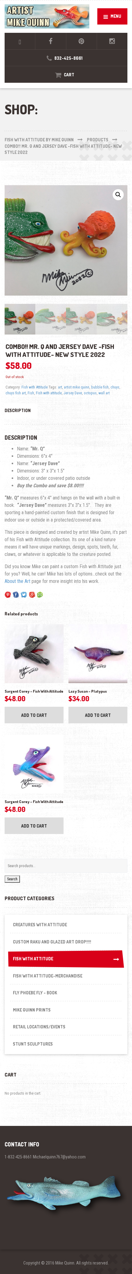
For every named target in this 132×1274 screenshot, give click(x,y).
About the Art (17, 581)
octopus (90, 393)
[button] (118, 194)
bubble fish (100, 387)
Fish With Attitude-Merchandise (47, 975)
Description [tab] (18, 410)
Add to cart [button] (34, 715)
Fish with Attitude (34, 387)
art (60, 387)
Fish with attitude (49, 393)
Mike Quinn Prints (32, 1009)
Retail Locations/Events (39, 1026)
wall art (104, 393)
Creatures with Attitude (40, 924)
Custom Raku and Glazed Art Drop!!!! (52, 941)
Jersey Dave (73, 393)
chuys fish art (16, 393)
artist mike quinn (76, 387)
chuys (115, 387)
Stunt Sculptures (33, 1043)
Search (12, 879)
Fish (31, 393)
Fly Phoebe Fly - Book (35, 992)
